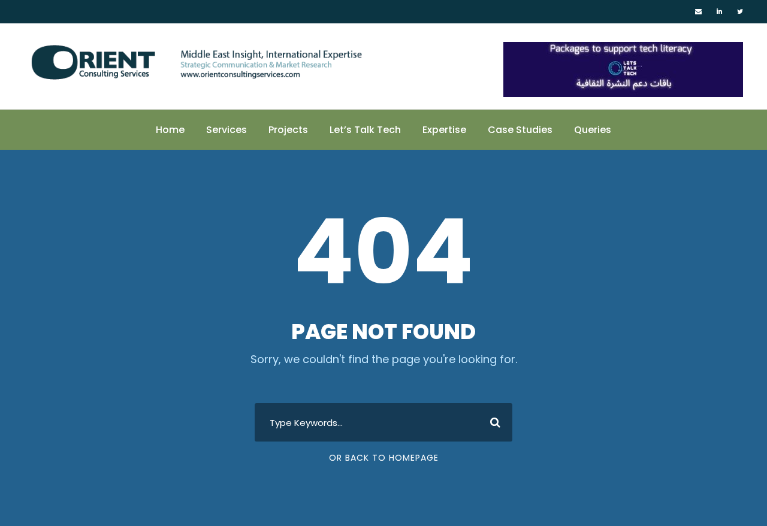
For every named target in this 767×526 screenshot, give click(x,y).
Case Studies (520, 130)
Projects (288, 130)
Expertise (444, 130)
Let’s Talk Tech (365, 130)
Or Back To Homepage (384, 458)
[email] (698, 11)
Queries (592, 130)
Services (226, 130)
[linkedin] (719, 11)
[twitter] (740, 11)
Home (170, 130)
